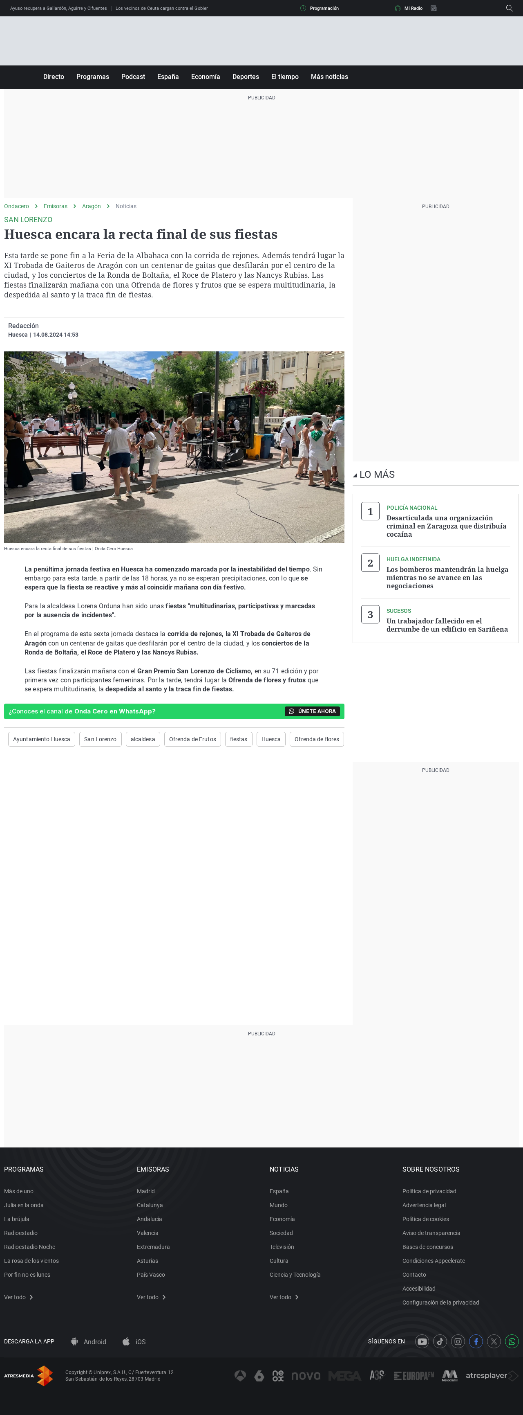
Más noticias (329, 77)
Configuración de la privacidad (440, 1302)
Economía (205, 77)
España (168, 77)
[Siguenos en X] (494, 1341)
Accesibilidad (419, 1288)
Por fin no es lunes (27, 1274)
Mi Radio (413, 8)
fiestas (239, 739)
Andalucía (149, 1219)
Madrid (146, 1191)
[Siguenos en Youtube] (422, 1341)
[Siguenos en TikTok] (440, 1341)
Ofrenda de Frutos (192, 739)
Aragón (91, 206)
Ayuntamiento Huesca (41, 739)
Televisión (282, 1247)
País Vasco (151, 1274)
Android (94, 1342)
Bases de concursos (427, 1247)
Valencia (148, 1233)
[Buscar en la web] (509, 8)
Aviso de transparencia (431, 1233)
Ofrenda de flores (317, 739)
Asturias (147, 1261)
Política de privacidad (429, 1191)
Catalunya (150, 1205)
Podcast (133, 77)
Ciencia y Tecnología (295, 1274)
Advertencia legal (424, 1205)
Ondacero (16, 206)
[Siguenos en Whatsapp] (512, 1341)
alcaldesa (143, 739)
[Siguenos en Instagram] (458, 1341)
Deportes (245, 77)
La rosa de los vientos (31, 1261)
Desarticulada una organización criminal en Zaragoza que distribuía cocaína (447, 526)
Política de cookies (425, 1219)
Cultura (279, 1261)
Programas (92, 77)
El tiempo (285, 77)
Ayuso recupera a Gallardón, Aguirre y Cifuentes (58, 8)
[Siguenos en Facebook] (476, 1341)
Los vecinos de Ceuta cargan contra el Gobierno (164, 8)
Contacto (414, 1274)
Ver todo (15, 1297)
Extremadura (153, 1247)
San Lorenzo (100, 739)
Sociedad (281, 1233)
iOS (140, 1342)
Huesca (271, 739)
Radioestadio (21, 1233)
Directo (53, 77)
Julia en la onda (24, 1205)
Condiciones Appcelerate (433, 1261)
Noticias (126, 206)
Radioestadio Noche (29, 1247)
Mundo (279, 1205)
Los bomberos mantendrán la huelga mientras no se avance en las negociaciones (448, 577)
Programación (324, 8)
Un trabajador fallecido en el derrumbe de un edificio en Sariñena (447, 625)
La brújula (16, 1219)
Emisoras (55, 206)
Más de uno (19, 1191)
